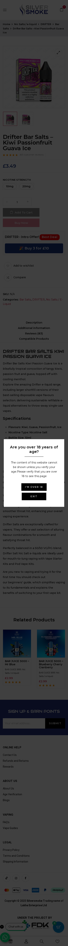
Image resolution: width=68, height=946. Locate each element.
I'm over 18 (34, 487)
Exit (34, 496)
